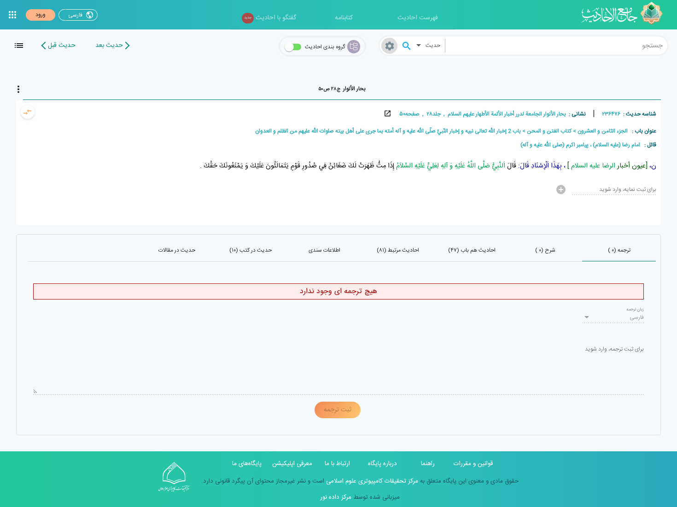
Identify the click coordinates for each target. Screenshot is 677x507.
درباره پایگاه (382, 464)
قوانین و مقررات (473, 464)
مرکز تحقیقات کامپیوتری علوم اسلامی (371, 481)
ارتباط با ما (337, 464)
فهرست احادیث (417, 17)
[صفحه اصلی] (625, 14)
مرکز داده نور (335, 497)
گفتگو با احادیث (270, 17)
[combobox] (556, 45)
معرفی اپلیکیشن (292, 464)
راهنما (428, 464)
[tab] (342, 89)
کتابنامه (344, 17)
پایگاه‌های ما (247, 464)
